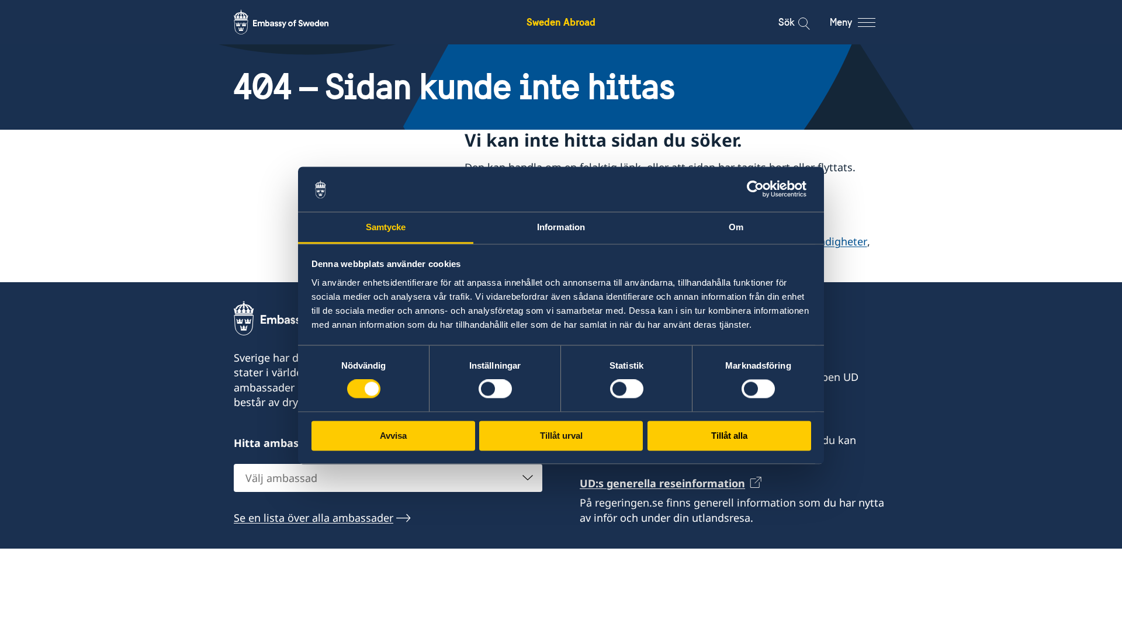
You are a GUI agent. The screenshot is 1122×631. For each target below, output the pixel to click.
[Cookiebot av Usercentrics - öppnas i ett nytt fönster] (760, 189)
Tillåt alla (729, 436)
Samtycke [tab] (386, 227)
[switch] (495, 389)
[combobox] (388, 478)
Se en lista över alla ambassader (313, 518)
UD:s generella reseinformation (662, 483)
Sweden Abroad (561, 22)
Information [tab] (561, 227)
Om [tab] (736, 227)
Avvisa (393, 436)
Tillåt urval (561, 436)
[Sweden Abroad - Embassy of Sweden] (292, 22)
